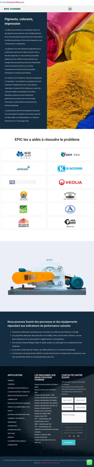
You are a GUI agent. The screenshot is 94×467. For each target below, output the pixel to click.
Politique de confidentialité (50, 463)
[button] (70, 8)
